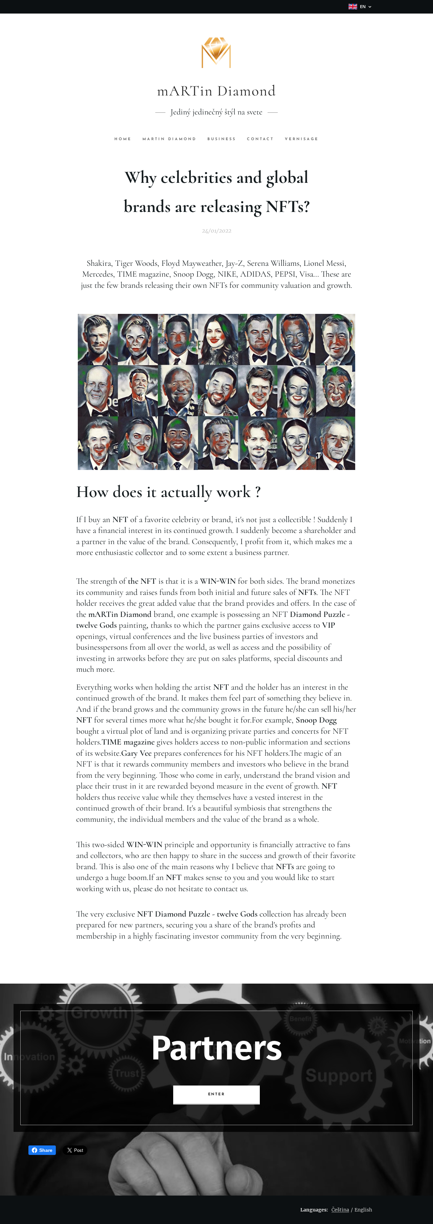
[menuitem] (125, 139)
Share (45, 1150)
